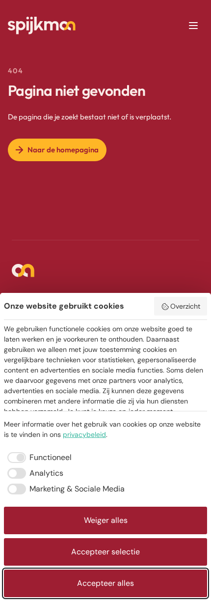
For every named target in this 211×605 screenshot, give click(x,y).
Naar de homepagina (63, 149)
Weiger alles (106, 520)
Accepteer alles (105, 583)
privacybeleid (84, 434)
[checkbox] (38, 457)
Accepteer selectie (105, 552)
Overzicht (185, 306)
